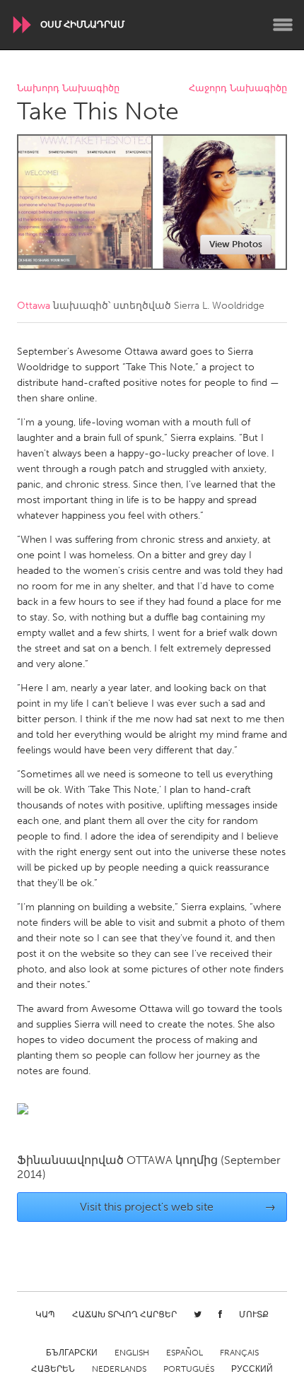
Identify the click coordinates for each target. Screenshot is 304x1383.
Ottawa (33, 306)
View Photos (235, 244)
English (132, 1353)
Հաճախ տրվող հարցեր (124, 1314)
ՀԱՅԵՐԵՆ (53, 1369)
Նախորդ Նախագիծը (68, 88)
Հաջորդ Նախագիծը (238, 88)
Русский (252, 1369)
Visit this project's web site (178, 1206)
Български (72, 1353)
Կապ (45, 1314)
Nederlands (119, 1369)
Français (239, 1353)
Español (184, 1353)
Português (188, 1369)
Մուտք (254, 1314)
